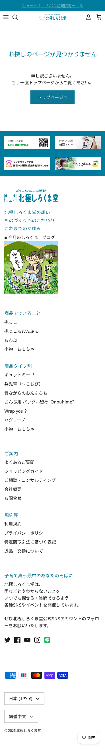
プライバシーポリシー (25, 533)
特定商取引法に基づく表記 (30, 541)
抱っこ (10, 322)
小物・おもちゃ (19, 349)
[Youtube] (27, 640)
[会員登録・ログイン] (87, 17)
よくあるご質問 (19, 462)
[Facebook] (17, 640)
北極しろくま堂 (28, 730)
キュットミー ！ (20, 374)
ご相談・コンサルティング (30, 480)
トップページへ (52, 97)
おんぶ (10, 340)
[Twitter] (7, 640)
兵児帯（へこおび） (23, 383)
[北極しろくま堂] (52, 17)
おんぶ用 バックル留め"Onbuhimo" (39, 401)
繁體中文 (17, 716)
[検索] (18, 17)
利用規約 (13, 523)
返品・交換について (23, 551)
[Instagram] (37, 640)
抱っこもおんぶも (21, 331)
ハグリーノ (15, 419)
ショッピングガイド (23, 471)
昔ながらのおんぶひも (25, 393)
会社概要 (13, 489)
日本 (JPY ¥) (20, 698)
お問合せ (13, 498)
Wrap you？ (16, 410)
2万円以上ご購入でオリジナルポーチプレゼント (52, 7)
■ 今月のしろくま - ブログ (29, 237)
